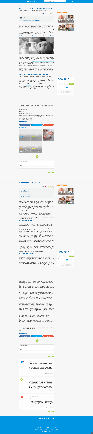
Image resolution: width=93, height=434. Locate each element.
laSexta (46, 429)
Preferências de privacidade (66, 258)
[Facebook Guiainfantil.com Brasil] (61, 92)
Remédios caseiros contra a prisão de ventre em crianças (24, 150)
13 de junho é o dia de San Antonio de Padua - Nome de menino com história (61, 20)
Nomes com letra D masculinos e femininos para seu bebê (61, 29)
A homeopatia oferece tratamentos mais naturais (29, 29)
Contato (54, 420)
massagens (28, 85)
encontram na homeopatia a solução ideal (37, 27)
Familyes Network (39, 427)
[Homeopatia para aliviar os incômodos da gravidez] (36, 152)
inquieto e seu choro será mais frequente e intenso (43, 61)
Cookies (32, 420)
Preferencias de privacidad (28, 354)
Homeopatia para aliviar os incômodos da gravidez (36, 151)
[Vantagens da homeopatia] (36, 140)
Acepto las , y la (32, 354)
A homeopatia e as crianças (23, 138)
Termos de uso (48, 420)
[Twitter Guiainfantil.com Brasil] (68, 92)
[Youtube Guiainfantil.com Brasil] (70, 92)
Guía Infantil (47, 427)
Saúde (20, 6)
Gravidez (21, 136)
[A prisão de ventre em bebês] (48, 140)
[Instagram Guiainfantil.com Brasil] (66, 92)
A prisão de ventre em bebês (48, 138)
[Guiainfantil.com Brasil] (32, 1)
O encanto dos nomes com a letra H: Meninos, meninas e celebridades (70, 20)
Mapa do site (66, 420)
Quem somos (26, 420)
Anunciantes (60, 420)
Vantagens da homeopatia (34, 138)
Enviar (51, 172)
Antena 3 (41, 429)
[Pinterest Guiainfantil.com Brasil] (63, 92)
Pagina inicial (21, 121)
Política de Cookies (63, 87)
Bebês (45, 136)
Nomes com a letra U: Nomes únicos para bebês (70, 30)
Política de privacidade (39, 420)
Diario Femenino (53, 427)
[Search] (65, 1)
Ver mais (51, 411)
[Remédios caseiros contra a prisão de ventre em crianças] (25, 152)
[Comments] (52, 14)
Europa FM (57, 429)
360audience (49, 431)
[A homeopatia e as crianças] (25, 140)
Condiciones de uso (35, 354)
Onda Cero (51, 429)
